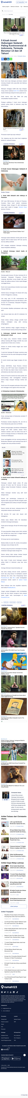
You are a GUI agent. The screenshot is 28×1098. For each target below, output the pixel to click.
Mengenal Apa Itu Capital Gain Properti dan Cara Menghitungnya (18, 839)
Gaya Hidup (11, 14)
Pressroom (3, 1029)
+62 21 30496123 (6, 1010)
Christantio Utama (22, 56)
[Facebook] (2, 59)
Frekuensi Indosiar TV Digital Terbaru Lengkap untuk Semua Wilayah (18, 847)
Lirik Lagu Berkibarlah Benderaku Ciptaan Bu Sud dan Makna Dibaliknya (17, 823)
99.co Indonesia (17, 1035)
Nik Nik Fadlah (20, 878)
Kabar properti (5, 6)
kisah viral (19, 602)
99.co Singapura (17, 1037)
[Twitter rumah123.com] (5, 992)
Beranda (3, 14)
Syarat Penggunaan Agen (6, 1040)
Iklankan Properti (17, 1019)
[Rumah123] (6, 2)
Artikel (7, 14)
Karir (2, 1026)
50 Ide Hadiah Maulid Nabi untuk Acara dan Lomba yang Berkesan (18, 867)
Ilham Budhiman (20, 870)
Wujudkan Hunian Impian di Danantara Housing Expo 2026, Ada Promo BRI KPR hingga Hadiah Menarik (15, 915)
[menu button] (26, 2)
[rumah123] (9, 987)
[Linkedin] (8, 59)
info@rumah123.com (7, 1008)
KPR (15, 1021)
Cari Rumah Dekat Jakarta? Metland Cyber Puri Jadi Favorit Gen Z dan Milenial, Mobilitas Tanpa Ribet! (15, 922)
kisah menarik (12, 602)
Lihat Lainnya (14, 906)
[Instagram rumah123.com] (8, 992)
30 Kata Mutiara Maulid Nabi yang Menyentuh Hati (17, 883)
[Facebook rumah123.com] (2, 992)
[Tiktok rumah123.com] (17, 992)
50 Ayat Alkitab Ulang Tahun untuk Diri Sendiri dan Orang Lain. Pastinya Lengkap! (17, 831)
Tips (21, 6)
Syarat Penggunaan (5, 1037)
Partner (2, 1024)
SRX (15, 1040)
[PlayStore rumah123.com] (16, 1058)
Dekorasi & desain (15, 6)
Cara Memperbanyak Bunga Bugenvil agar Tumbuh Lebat (15, 977)
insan (18, 902)
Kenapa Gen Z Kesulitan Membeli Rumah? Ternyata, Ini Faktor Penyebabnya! (15, 957)
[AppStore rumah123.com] (5, 1058)
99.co (14, 577)
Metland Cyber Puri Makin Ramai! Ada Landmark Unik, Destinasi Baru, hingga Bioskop (14, 936)
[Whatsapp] (11, 59)
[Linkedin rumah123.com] (14, 992)
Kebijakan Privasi (4, 1035)
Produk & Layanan (4, 1021)
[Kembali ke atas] (24, 1055)
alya (18, 894)
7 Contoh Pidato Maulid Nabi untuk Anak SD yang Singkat (18, 875)
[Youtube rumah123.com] (10, 992)
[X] (5, 59)
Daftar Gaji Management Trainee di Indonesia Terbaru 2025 (17, 855)
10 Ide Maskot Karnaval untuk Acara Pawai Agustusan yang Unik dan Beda (18, 899)
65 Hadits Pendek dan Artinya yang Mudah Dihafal (18, 891)
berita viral (6, 602)
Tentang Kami (4, 1019)
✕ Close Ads (24, 1095)
